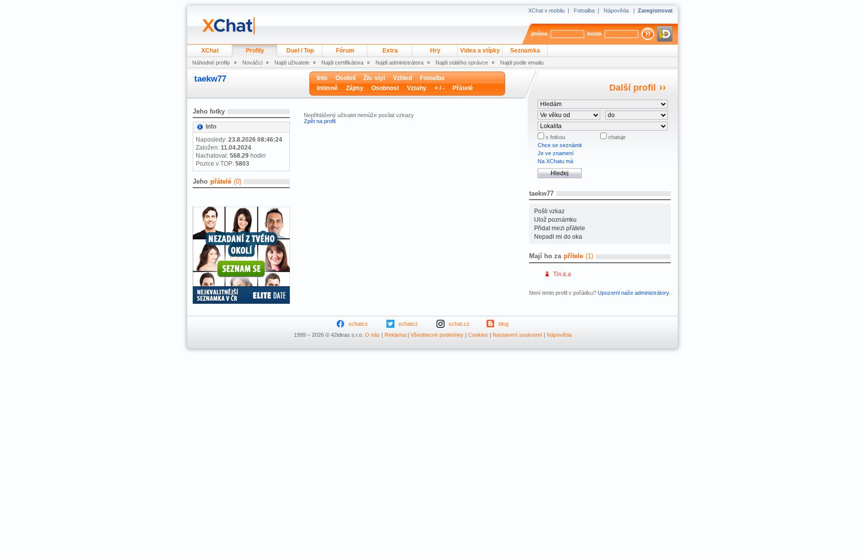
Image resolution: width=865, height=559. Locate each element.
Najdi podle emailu (522, 63)
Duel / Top (300, 50)
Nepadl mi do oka (558, 236)
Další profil (632, 88)
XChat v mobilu (546, 11)
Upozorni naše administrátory (633, 293)
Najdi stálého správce (462, 63)
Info (322, 78)
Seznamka (525, 50)
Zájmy (354, 88)
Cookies (478, 335)
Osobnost (385, 88)
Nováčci (252, 63)
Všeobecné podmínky (437, 335)
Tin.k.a (562, 274)
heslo (594, 34)
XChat (210, 50)
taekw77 (210, 79)
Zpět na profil (319, 121)
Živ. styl (374, 78)
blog (504, 324)
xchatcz (358, 324)
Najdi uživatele (291, 63)
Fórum (345, 50)
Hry (435, 50)
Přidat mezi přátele (559, 228)
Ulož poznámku (555, 219)
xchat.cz (459, 324)
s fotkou (554, 137)
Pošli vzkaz (549, 211)
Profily (255, 50)
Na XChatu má (555, 161)
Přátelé (463, 88)
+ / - (440, 88)
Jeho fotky (209, 111)
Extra (390, 50)
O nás (372, 335)
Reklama (395, 335)
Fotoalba (584, 11)
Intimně (327, 88)
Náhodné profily (211, 63)
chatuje (616, 137)
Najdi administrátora (399, 63)
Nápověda (616, 11)
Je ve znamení (556, 153)
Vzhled (402, 78)
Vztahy (416, 88)
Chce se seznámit (560, 145)
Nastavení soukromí (517, 335)
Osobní (345, 78)
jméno (539, 34)
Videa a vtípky (480, 50)
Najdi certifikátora (342, 63)
